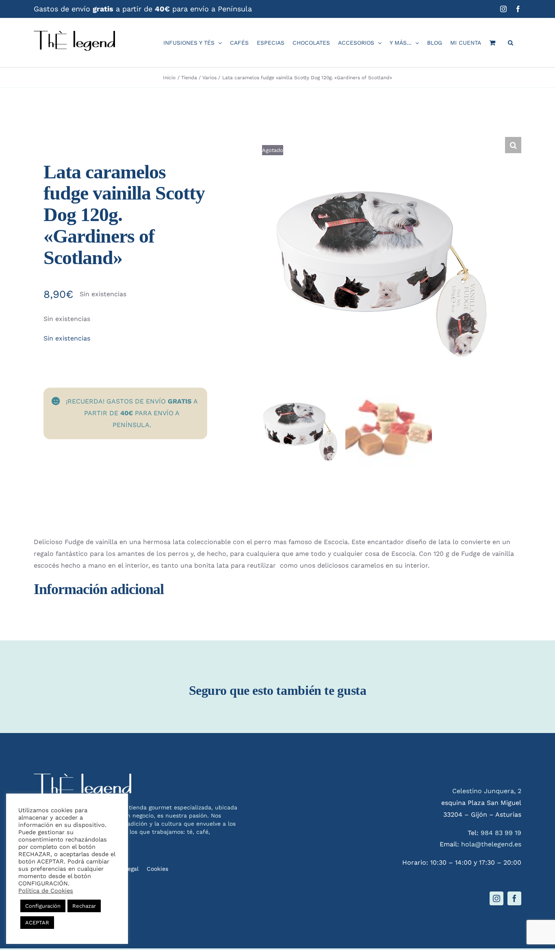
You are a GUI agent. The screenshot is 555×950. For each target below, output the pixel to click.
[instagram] (496, 898)
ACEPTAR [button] (37, 923)
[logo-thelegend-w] (82, 777)
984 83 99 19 (501, 833)
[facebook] (514, 898)
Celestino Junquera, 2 (486, 791)
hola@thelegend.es (491, 844)
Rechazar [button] (84, 906)
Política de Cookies (45, 890)
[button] (510, 42)
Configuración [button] (43, 906)
